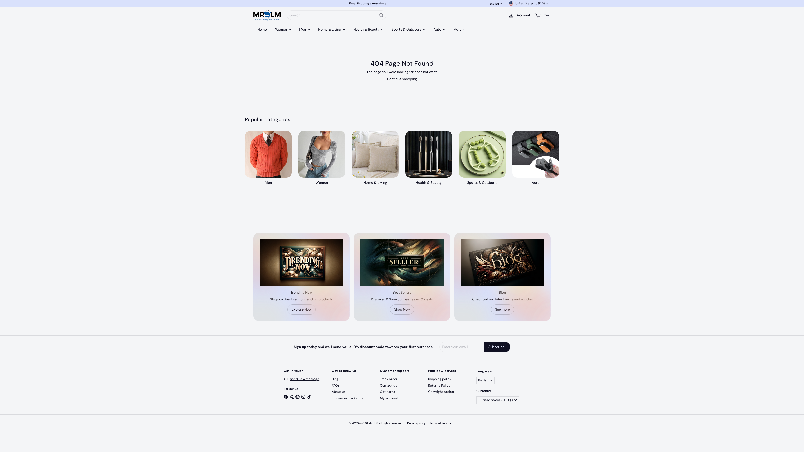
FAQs (336, 385)
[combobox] (336, 15)
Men (303, 29)
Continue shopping (402, 79)
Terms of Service (440, 423)
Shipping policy (439, 379)
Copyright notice (441, 392)
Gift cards (387, 392)
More (458, 29)
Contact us (388, 385)
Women (281, 29)
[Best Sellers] (402, 262)
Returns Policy (439, 385)
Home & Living (330, 29)
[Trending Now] (301, 262)
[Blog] (502, 262)
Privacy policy (416, 423)
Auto (438, 29)
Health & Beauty (366, 29)
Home (262, 29)
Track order (389, 379)
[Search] (381, 15)
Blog (335, 379)
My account (389, 398)
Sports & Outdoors (407, 29)
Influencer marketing (347, 398)
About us (339, 392)
